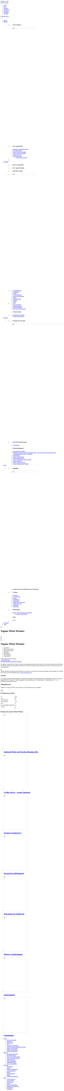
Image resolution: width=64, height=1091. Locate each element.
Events (14, 598)
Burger (15, 297)
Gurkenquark (9, 995)
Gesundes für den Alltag (19, 451)
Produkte (6, 161)
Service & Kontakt (11, 1040)
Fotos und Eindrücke (12, 1084)
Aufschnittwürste (17, 295)
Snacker (15, 300)
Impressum (9, 1041)
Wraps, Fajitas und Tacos (19, 462)
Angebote (6, 623)
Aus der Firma (16, 596)
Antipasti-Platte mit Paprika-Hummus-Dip (21, 752)
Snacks (8, 1075)
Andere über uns (17, 154)
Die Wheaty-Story (17, 150)
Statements (15, 605)
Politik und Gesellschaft (19, 602)
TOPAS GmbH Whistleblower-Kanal (16, 1047)
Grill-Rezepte (16, 455)
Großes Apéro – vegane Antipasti (17, 792)
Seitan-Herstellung (17, 307)
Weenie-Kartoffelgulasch (14, 873)
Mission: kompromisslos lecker (20, 149)
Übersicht (15, 595)
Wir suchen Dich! (17, 156)
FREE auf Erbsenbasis (12, 1076)
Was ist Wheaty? (17, 304)
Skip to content (4, 2)
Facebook (6, 11)
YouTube (6, 13)
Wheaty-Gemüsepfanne (13, 954)
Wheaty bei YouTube (12, 1051)
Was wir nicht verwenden (19, 153)
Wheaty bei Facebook (12, 1048)
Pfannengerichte (17, 299)
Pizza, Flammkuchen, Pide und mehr (22, 459)
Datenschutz (10, 1042)
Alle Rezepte (16, 445)
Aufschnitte (16, 292)
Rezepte (6, 317)
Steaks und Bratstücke (18, 296)
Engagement (16, 601)
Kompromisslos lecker (12, 1054)
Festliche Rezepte (17, 461)
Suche (5, 5)
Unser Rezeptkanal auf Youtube (21, 464)
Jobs (5, 6)
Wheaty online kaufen (18, 316)
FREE (14, 302)
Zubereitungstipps (17, 306)
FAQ (14, 303)
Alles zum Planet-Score (26, 672)
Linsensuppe (9, 1035)
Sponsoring (16, 606)
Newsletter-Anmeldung (12, 1045)
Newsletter (6, 9)
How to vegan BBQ (12, 1063)
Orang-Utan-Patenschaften (19, 152)
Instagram (6, 12)
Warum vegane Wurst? (21, 157)
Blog (5, 465)
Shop (5, 624)
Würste (15, 293)
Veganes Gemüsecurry (13, 833)
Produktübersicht (17, 290)
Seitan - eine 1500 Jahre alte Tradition (22, 612)
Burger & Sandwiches (18, 457)
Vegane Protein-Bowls (18, 458)
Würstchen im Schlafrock (14, 914)
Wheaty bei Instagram (12, 1049)
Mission (6, 21)
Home (5, 20)
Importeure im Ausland (18, 315)
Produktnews (16, 599)
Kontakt (6, 8)
